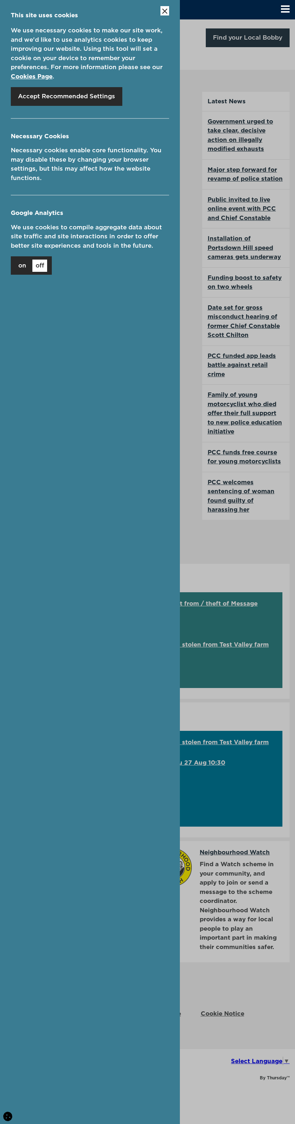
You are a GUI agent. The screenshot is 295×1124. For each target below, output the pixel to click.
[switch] (31, 265)
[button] (285, 9)
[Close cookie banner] (164, 10)
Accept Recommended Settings (66, 96)
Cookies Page (32, 76)
